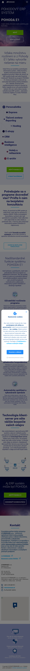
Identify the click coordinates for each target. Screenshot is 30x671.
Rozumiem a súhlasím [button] (15, 352)
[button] (15, 357)
